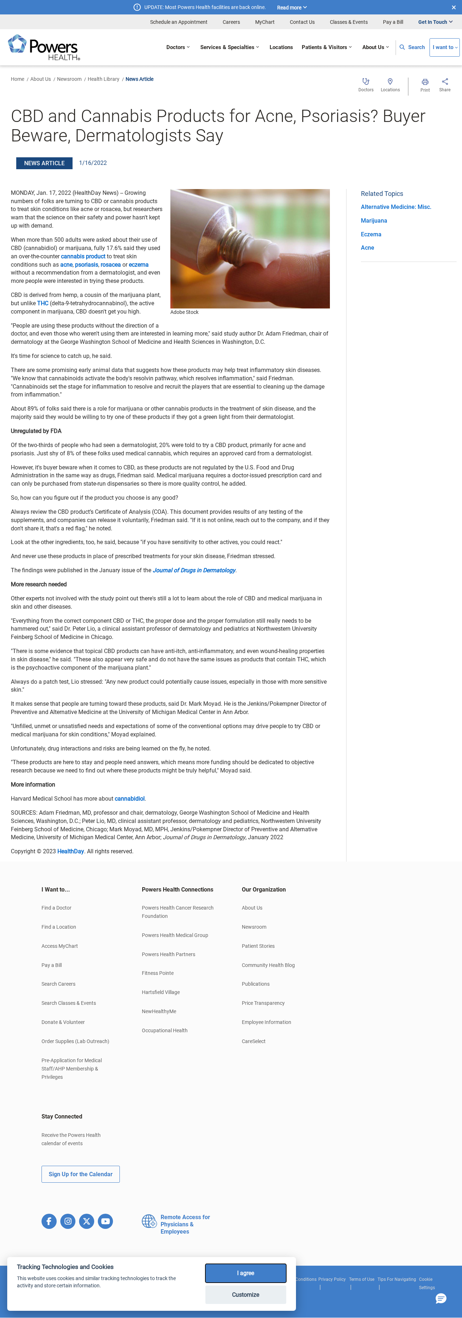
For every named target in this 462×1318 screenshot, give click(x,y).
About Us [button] (373, 47)
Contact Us (302, 22)
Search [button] (416, 47)
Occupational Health (165, 1030)
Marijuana (374, 220)
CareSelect (254, 1041)
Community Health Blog (268, 965)
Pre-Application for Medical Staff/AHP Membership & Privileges (72, 1069)
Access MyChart (60, 946)
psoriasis (86, 264)
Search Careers (58, 984)
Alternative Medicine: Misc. (396, 206)
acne (66, 264)
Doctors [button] (175, 47)
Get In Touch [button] (432, 22)
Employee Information (266, 1022)
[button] (441, 1299)
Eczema (371, 234)
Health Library (103, 79)
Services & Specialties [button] (227, 47)
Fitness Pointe (158, 973)
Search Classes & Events (69, 1003)
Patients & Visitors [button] (324, 47)
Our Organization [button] (264, 889)
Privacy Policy (332, 1279)
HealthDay (70, 851)
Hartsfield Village (161, 992)
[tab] (81, 890)
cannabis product (83, 256)
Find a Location (59, 927)
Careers (231, 22)
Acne (367, 247)
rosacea (111, 264)
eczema (139, 264)
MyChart (265, 22)
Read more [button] (289, 7)
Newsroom (69, 79)
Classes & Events (349, 22)
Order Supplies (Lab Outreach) (75, 1041)
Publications (256, 984)
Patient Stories (258, 946)
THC (42, 303)
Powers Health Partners (168, 954)
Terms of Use (361, 1279)
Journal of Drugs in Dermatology (194, 570)
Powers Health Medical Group (175, 935)
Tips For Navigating (397, 1279)
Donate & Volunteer (63, 1022)
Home (17, 79)
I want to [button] (443, 47)
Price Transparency (263, 1003)
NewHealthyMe (159, 1011)
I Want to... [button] (56, 889)
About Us (40, 79)
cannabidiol (130, 798)
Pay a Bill (393, 22)
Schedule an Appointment (179, 22)
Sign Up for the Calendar (81, 1174)
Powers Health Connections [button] (177, 889)
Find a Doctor (56, 908)
